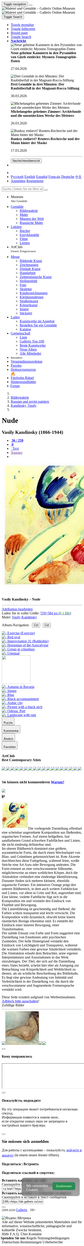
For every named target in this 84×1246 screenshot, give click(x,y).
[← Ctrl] (10, 653)
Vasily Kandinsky (24, 617)
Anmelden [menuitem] (18, 181)
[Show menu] (30, 5)
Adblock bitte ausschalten (20, 1001)
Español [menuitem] (41, 177)
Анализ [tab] (16, 452)
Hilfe (6, 1234)
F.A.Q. (15, 1234)
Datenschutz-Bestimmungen (22, 1242)
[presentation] (46, 457)
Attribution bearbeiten (17, 609)
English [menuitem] (29, 177)
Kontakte (35, 1234)
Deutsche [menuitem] (67, 177)
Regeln (31, 1238)
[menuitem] (78, 177)
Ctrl (36, 625)
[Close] (46, 190)
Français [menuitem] (54, 177)
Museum (19, 199)
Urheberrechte (53, 1242)
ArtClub (23, 249)
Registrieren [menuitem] (34, 181)
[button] (22, 25)
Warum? (57, 782)
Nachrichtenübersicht (26, 160)
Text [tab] (15, 448)
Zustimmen (64, 1186)
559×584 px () (55, 613)
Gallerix (21, 1210)
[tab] (17, 440)
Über (25, 1234)
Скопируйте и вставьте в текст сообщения (34, 1197)
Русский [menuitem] (17, 177)
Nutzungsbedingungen (53, 1238)
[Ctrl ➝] (18, 687)
